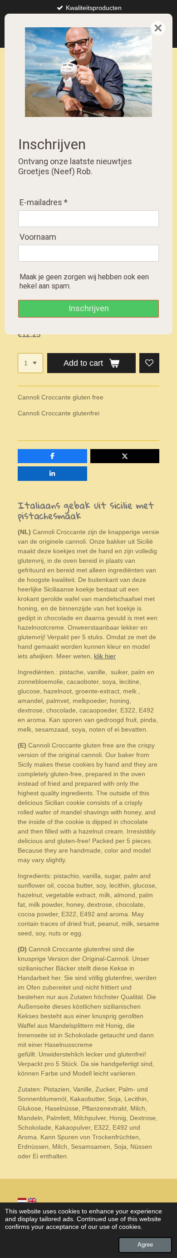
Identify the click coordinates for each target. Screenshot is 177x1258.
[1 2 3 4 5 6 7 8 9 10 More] (30, 363)
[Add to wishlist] (149, 363)
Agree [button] (145, 1245)
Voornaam (38, 237)
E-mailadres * (44, 202)
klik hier (105, 656)
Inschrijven (89, 308)
